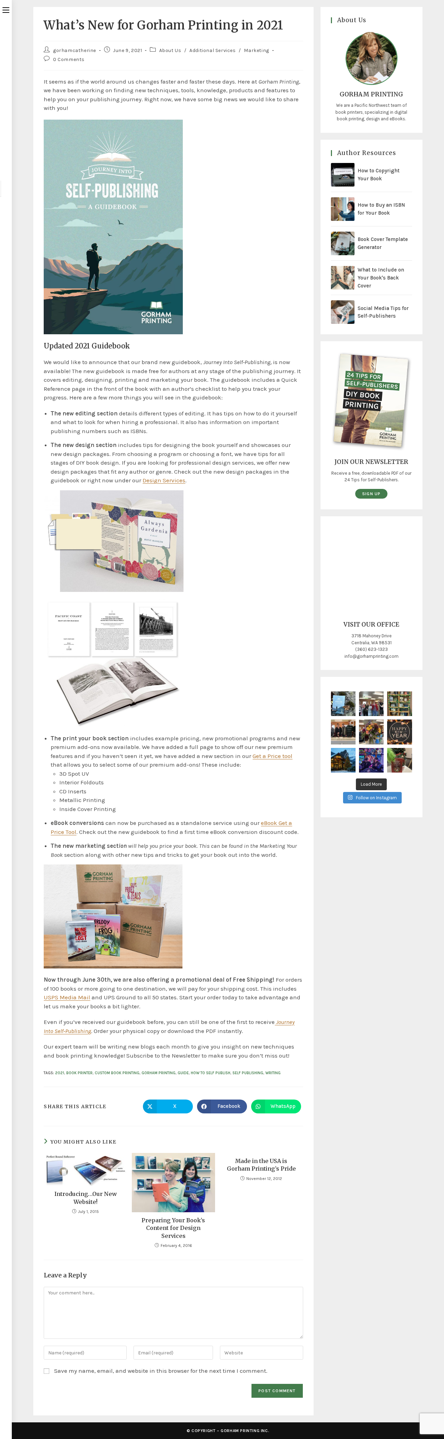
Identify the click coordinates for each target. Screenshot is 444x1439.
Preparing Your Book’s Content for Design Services (173, 1228)
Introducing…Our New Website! (85, 1197)
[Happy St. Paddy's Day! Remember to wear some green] (399, 703)
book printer (79, 1073)
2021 (59, 1073)
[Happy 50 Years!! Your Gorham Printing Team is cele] (343, 732)
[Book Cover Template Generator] (343, 243)
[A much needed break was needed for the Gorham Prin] (371, 760)
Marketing (256, 50)
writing (273, 1073)
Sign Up (371, 493)
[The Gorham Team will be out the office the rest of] (399, 732)
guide (183, 1073)
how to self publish (210, 1073)
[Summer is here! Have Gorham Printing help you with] (343, 703)
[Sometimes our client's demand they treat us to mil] (371, 703)
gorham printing (159, 1073)
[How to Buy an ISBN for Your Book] (343, 209)
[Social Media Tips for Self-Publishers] (343, 312)
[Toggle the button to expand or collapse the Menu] (6, 9)
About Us (170, 50)
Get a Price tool (272, 755)
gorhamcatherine (74, 50)
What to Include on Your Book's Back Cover (381, 278)
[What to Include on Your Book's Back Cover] (343, 278)
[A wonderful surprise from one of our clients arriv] (371, 732)
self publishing (247, 1073)
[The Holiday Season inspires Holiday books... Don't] (399, 760)
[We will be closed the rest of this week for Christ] (343, 760)
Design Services (164, 480)
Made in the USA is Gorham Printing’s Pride (261, 1164)
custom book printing (117, 1073)
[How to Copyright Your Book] (343, 175)
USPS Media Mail (67, 997)
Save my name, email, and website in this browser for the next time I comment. (160, 1370)
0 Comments (69, 59)
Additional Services (212, 50)
